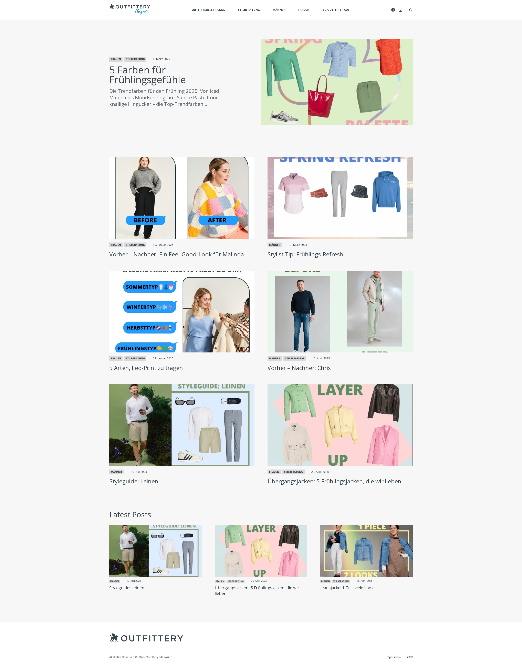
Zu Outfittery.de (336, 10)
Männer (279, 10)
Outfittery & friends (208, 10)
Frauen (304, 10)
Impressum (393, 657)
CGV (410, 657)
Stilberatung (249, 10)
